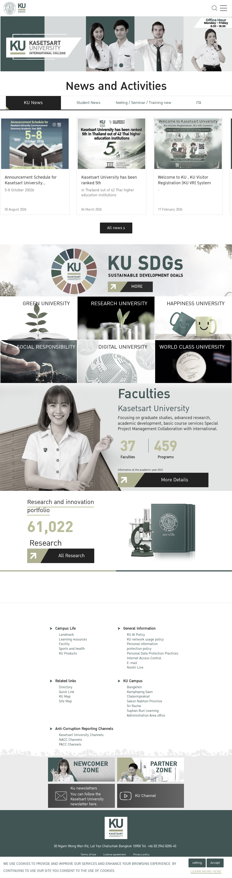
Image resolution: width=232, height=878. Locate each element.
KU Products (68, 653)
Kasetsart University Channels (81, 735)
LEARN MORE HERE (206, 872)
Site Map (65, 701)
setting (197, 862)
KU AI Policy (136, 634)
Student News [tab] (88, 103)
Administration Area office (146, 713)
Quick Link (66, 692)
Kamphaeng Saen (140, 692)
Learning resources (73, 639)
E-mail (132, 663)
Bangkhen (134, 687)
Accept (215, 862)
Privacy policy (141, 854)
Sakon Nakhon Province (144, 699)
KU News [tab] (33, 102)
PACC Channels (70, 744)
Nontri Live (135, 667)
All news (115, 228)
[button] (110, 65)
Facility (64, 644)
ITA (198, 103)
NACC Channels (70, 739)
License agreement (114, 854)
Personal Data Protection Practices (152, 653)
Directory (65, 687)
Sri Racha (134, 706)
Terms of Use (88, 854)
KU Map (64, 696)
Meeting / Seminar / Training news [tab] (143, 103)
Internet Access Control (144, 658)
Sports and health (72, 648)
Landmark (66, 634)
